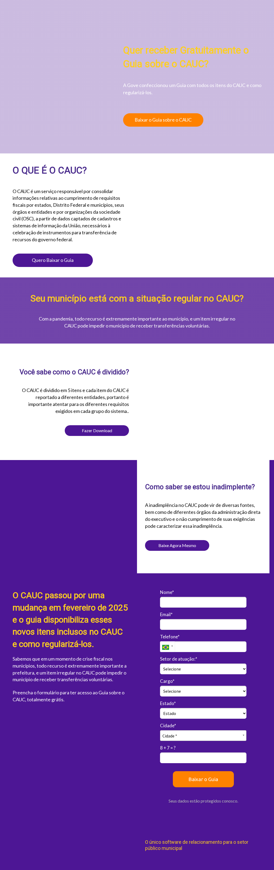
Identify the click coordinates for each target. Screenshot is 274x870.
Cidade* (168, 725)
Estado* (168, 703)
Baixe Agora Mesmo (177, 545)
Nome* (167, 592)
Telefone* (170, 636)
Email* (166, 614)
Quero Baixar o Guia (53, 260)
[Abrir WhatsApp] (261, 856)
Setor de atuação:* (178, 659)
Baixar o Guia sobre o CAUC (163, 120)
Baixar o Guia (203, 779)
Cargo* (167, 681)
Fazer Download (97, 430)
